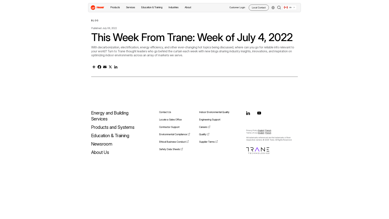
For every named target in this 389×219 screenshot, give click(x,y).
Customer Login (237, 7)
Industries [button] (174, 7)
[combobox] (289, 7)
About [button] (188, 7)
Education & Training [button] (151, 7)
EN (290, 7)
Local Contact (259, 7)
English (261, 130)
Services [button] (130, 7)
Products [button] (115, 7)
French (268, 130)
